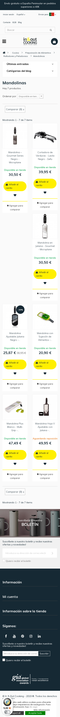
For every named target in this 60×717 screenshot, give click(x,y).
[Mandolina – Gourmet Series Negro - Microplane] (15, 135)
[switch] (7, 712)
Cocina (15, 52)
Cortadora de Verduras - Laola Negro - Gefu (45, 156)
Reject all (15, 713)
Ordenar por (9, 96)
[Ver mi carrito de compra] (54, 41)
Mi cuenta (10, 596)
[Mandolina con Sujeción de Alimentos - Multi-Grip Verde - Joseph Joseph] (45, 316)
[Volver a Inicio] (4, 53)
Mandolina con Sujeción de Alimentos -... (45, 336)
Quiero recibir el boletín (18, 561)
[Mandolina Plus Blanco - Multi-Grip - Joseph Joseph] (15, 407)
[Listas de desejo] (15, 195)
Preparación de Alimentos (38, 52)
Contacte (6, 22)
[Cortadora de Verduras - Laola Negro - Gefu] (45, 135)
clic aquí (33, 707)
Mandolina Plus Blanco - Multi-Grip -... (15, 427)
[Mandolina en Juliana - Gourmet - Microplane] (45, 226)
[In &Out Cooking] (30, 40)
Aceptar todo (35, 713)
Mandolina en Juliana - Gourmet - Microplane (45, 246)
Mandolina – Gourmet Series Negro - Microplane (15, 157)
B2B (14, 22)
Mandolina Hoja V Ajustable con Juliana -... (45, 427)
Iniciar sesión (8, 14)
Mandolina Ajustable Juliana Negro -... (15, 336)
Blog (20, 22)
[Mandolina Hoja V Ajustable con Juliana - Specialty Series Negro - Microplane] (45, 407)
